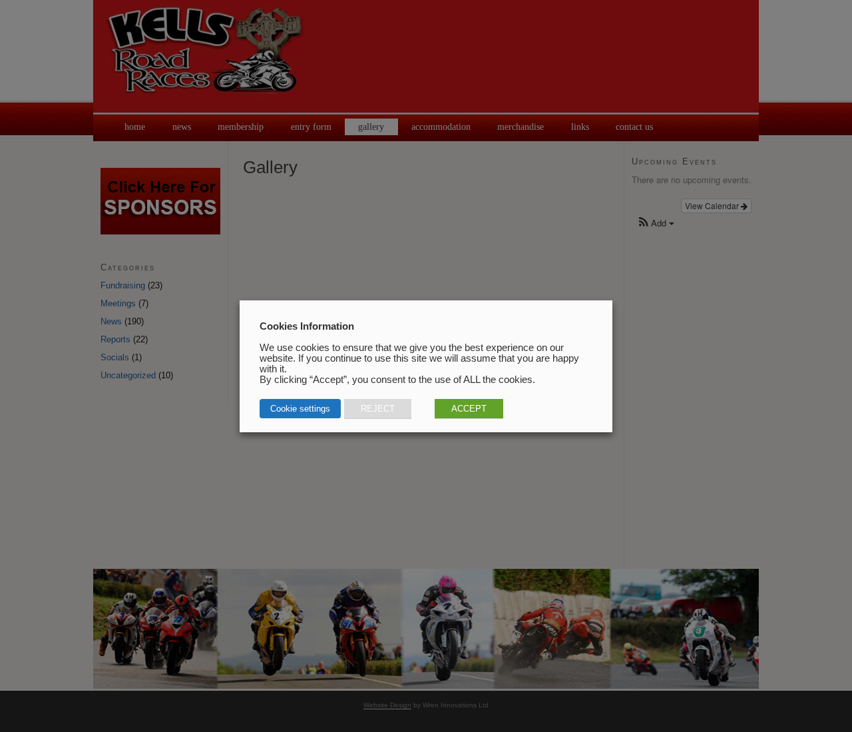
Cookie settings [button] (300, 409)
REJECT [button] (378, 409)
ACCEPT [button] (469, 409)
